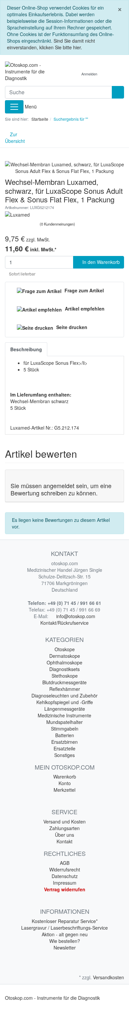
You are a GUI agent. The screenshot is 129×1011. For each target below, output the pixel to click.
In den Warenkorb (100, 262)
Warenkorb (64, 776)
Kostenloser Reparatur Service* (65, 921)
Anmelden (89, 73)
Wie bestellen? (64, 941)
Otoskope (65, 649)
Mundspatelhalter (64, 722)
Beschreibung (26, 349)
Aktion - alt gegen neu (65, 934)
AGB (64, 863)
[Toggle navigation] (14, 106)
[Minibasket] (109, 73)
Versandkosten (108, 977)
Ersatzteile (64, 748)
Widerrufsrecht (64, 869)
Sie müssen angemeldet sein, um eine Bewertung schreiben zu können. (61, 489)
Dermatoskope (64, 656)
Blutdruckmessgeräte (64, 682)
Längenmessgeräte (64, 708)
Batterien (64, 735)
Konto (65, 783)
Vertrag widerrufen (64, 889)
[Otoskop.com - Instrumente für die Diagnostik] (32, 71)
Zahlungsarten (64, 828)
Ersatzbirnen (64, 741)
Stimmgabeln (64, 728)
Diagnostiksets (64, 669)
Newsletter (65, 947)
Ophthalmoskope (64, 662)
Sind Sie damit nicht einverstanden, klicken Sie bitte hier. (51, 44)
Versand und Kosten (64, 821)
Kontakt (64, 841)
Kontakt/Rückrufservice (64, 622)
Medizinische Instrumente (64, 715)
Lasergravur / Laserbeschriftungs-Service (64, 927)
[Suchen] (118, 92)
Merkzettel (64, 789)
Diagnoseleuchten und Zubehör (64, 695)
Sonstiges (64, 755)
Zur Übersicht (15, 137)
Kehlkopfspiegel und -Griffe (64, 702)
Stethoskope (65, 675)
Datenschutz (65, 876)
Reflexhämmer (64, 689)
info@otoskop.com (75, 616)
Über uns (64, 834)
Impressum (64, 882)
